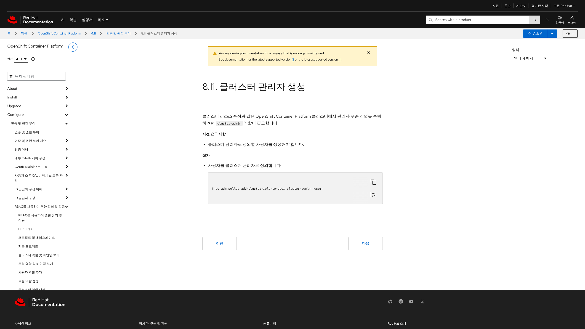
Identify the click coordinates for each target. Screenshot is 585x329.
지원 (495, 6)
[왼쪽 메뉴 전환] (72, 47)
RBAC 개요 (26, 229)
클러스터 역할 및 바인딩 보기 (38, 255)
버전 (10, 59)
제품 (24, 33)
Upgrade (14, 105)
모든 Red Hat (562, 6)
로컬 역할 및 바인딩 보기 (35, 264)
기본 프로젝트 (28, 246)
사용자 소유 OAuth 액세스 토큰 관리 (39, 178)
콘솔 (507, 6)
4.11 (93, 33)
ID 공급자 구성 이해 (28, 189)
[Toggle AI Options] (552, 33)
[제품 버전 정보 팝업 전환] (33, 59)
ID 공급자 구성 (25, 198)
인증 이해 (21, 149)
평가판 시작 (539, 6)
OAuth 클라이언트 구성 (31, 167)
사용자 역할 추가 (30, 272)
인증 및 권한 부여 (118, 33)
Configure (15, 114)
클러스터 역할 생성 (31, 290)
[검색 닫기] (547, 19)
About (12, 88)
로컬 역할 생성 (28, 281)
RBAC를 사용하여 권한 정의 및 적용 (40, 206)
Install (12, 97)
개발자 (521, 6)
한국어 (560, 22)
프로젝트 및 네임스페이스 (36, 238)
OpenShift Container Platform (59, 33)
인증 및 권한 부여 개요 (30, 141)
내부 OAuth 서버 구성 (30, 158)
